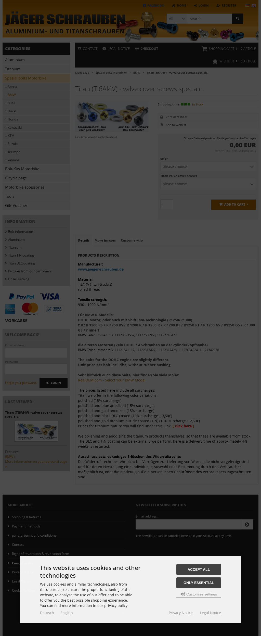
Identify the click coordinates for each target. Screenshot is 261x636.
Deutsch (47, 612)
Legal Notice (210, 612)
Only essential (199, 583)
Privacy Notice (181, 612)
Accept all (199, 569)
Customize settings (201, 594)
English (66, 612)
